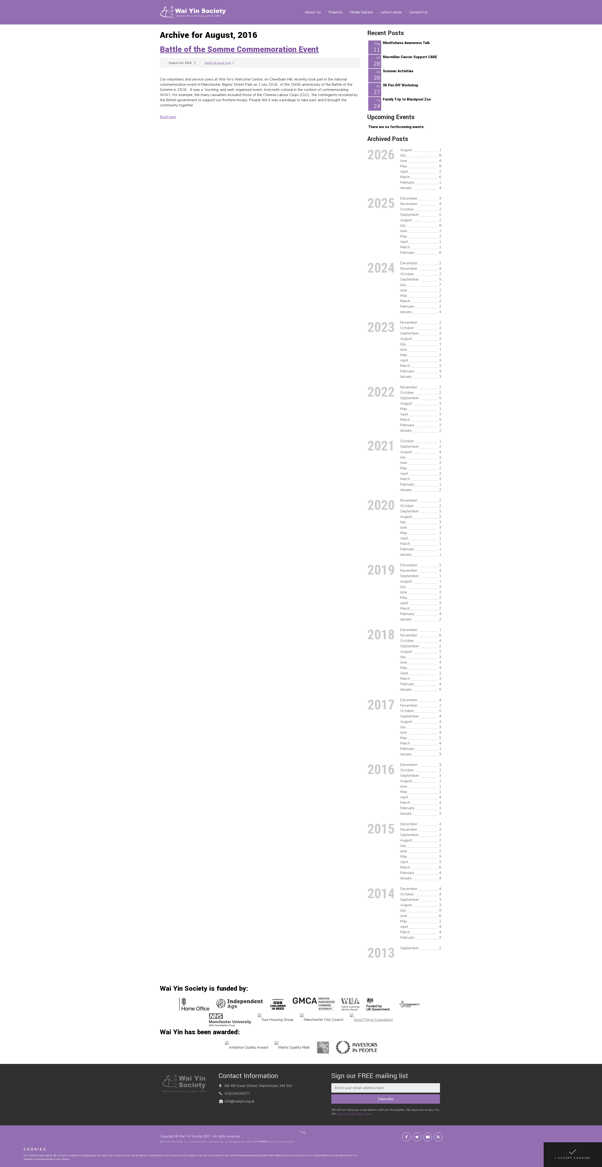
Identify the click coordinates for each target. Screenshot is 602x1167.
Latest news (391, 12)
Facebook (406, 1137)
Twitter (417, 1137)
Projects (335, 12)
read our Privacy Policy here (354, 1113)
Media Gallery (361, 12)
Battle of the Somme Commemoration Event (239, 49)
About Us (313, 12)
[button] (573, 1154)
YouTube (427, 1137)
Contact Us (418, 12)
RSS (438, 1137)
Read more (168, 117)
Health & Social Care (217, 63)
